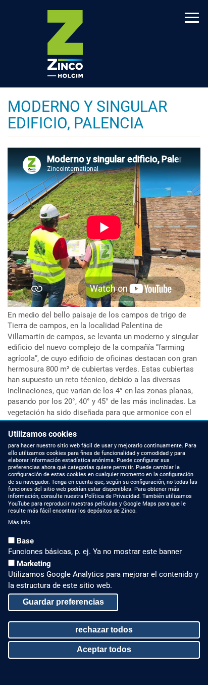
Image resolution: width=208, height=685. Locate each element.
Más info (19, 522)
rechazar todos (104, 629)
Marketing (34, 563)
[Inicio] (65, 44)
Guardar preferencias (63, 602)
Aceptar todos (104, 649)
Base (25, 540)
